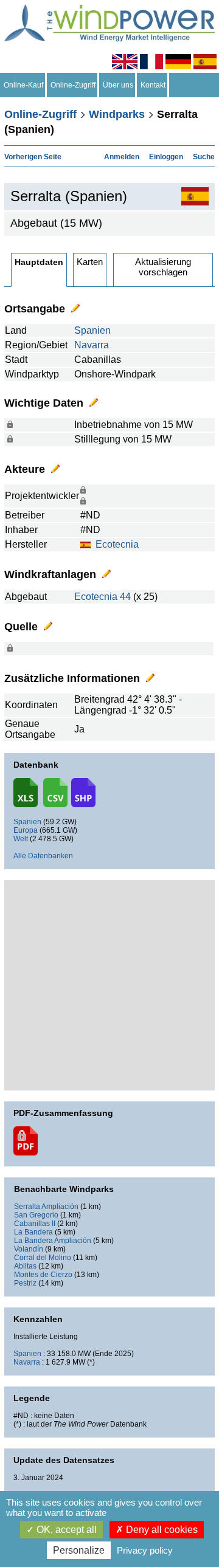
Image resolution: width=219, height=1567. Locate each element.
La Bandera (33, 1232)
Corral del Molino (42, 1257)
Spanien (92, 330)
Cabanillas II (34, 1223)
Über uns (118, 85)
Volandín (28, 1249)
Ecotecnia (117, 544)
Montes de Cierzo (43, 1274)
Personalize (79, 1550)
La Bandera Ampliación (52, 1240)
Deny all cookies (160, 1529)
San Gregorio (36, 1215)
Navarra (91, 345)
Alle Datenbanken (43, 856)
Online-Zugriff (73, 85)
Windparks (117, 114)
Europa (25, 830)
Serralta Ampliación (46, 1206)
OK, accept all (65, 1529)
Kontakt (153, 85)
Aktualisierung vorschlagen (163, 267)
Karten (90, 262)
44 (125, 596)
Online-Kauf (23, 85)
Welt (20, 839)
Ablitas (25, 1266)
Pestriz (25, 1283)
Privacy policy (145, 1550)
